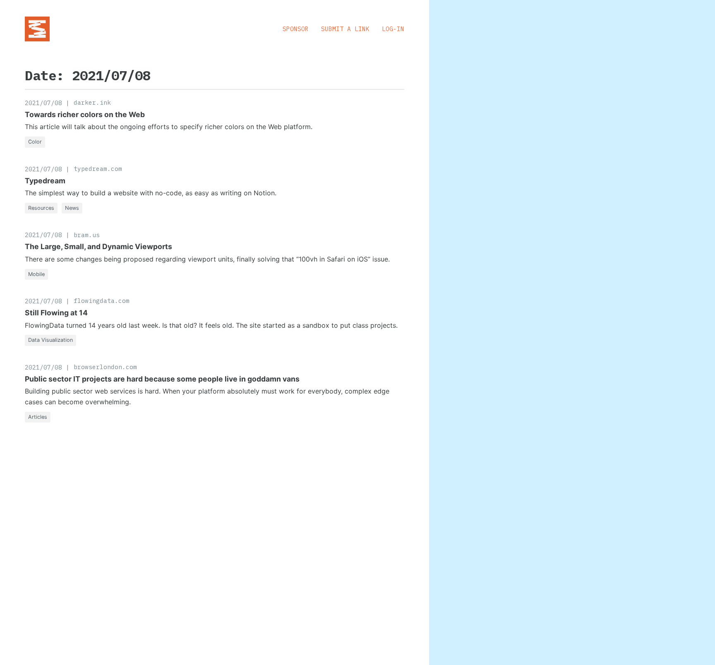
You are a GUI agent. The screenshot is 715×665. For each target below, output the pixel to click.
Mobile (36, 274)
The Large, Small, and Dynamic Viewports (98, 246)
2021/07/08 (43, 103)
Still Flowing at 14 (56, 312)
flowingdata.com (102, 301)
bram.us (87, 235)
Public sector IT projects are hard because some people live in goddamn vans (162, 379)
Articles (37, 417)
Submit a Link (345, 29)
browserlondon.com (105, 367)
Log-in (393, 29)
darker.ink (92, 102)
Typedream (45, 180)
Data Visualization (50, 340)
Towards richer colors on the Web (85, 114)
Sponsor (296, 29)
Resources (41, 208)
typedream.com (98, 169)
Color (35, 142)
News (72, 208)
